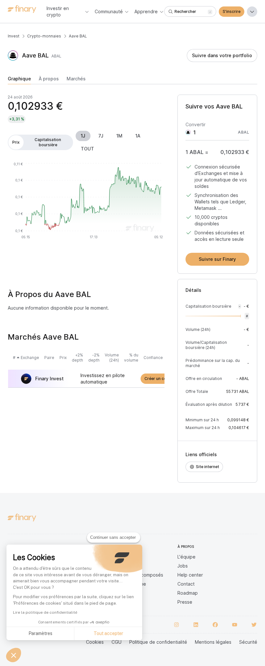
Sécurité (248, 642)
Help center (190, 575)
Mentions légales (213, 642)
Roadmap (187, 593)
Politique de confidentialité (158, 642)
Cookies (95, 642)
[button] (13, 655)
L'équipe (186, 556)
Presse (184, 602)
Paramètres (40, 633)
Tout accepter (108, 633)
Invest (13, 36)
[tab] (19, 80)
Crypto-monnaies (44, 36)
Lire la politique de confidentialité (45, 612)
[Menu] (252, 11)
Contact (186, 584)
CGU (116, 642)
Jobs (182, 566)
